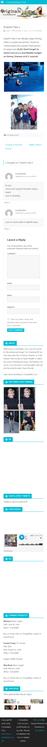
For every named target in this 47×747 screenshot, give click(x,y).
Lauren (8, 31)
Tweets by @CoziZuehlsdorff (15, 502)
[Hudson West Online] (24, 709)
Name (10, 283)
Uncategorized (13, 135)
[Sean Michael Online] (11, 709)
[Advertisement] (23, 467)
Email (10, 295)
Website (11, 307)
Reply (6, 202)
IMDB (13, 659)
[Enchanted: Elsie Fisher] (37, 703)
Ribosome (37, 720)
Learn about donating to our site (7, 737)
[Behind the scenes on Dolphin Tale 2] (23, 76)
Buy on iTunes (9, 634)
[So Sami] (23, 703)
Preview (19, 659)
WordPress (39, 730)
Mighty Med (34, 145)
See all (22, 694)
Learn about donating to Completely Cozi (20, 374)
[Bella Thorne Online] (10, 703)
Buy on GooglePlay (24, 634)
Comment (12, 254)
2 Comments (36, 31)
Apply (29, 694)
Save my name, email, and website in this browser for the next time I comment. (22, 322)
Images (6, 659)
